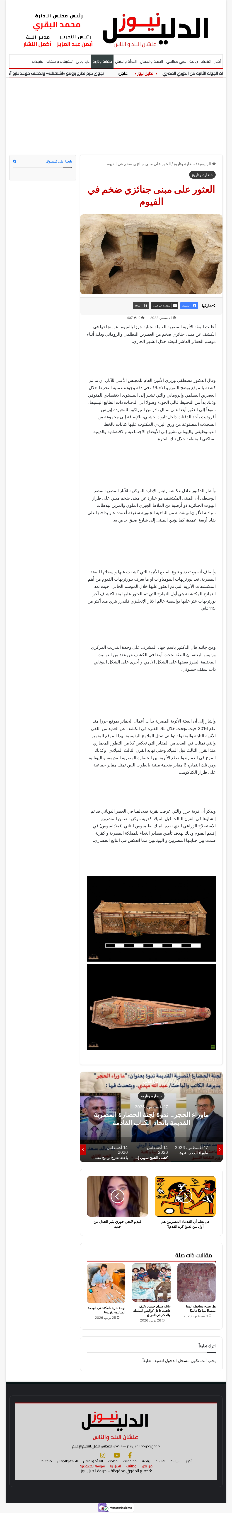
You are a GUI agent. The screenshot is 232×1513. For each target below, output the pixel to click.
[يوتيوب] (117, 1455)
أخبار (218, 61)
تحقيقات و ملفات (59, 61)
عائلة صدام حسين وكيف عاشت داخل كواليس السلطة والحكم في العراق (152, 1310)
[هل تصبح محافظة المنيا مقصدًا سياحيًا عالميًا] (196, 1282)
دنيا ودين (82, 61)
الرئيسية (205, 164)
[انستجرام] (102, 1455)
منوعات (37, 61)
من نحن (147, 1466)
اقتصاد (206, 61)
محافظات (130, 1461)
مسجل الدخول (177, 1360)
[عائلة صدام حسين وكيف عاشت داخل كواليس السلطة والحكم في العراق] (151, 1282)
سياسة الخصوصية (92, 1466)
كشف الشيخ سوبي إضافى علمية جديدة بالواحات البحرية (151, 1118)
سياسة (175, 1461)
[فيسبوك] (130, 1455)
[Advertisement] (116, 116)
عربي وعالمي (176, 61)
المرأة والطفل (126, 61)
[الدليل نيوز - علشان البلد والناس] (116, 27)
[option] (151, 1117)
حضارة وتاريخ (102, 61)
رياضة (193, 61)
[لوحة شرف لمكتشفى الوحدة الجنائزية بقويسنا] (106, 1283)
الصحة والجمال (151, 61)
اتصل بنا (115, 1466)
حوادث (113, 1461)
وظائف (131, 1466)
